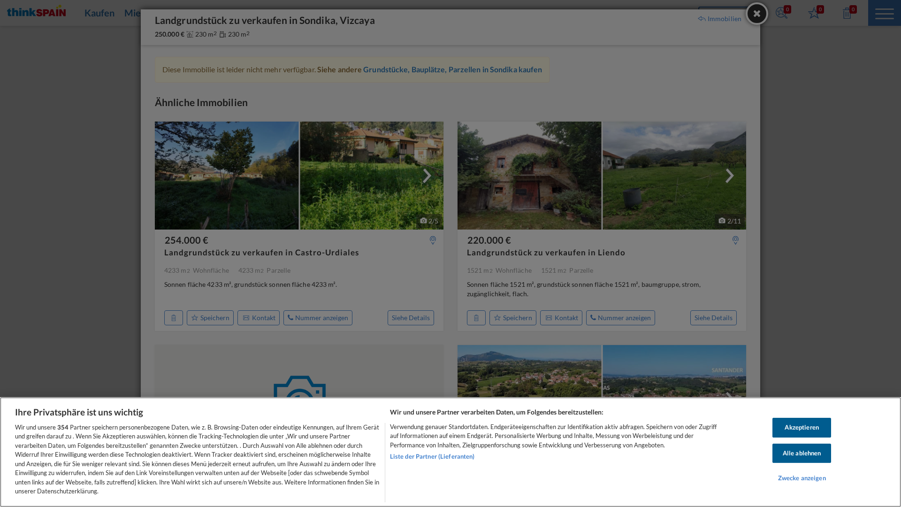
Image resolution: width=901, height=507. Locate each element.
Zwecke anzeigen (802, 478)
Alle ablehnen (802, 453)
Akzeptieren (801, 427)
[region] (450, 452)
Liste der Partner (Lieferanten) (432, 456)
